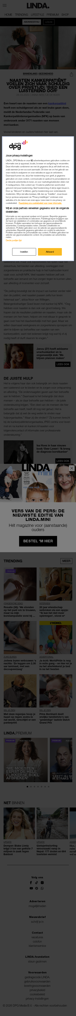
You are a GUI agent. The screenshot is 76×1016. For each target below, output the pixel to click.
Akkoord (50, 252)
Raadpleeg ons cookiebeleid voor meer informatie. (40, 203)
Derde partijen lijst (14, 240)
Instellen (24, 252)
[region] (38, 198)
